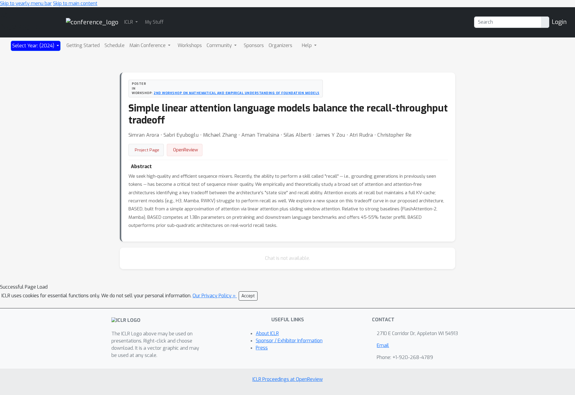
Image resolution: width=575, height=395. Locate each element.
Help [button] (307, 45)
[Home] (92, 22)
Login (559, 22)
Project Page (147, 150)
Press (262, 348)
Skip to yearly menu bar (26, 3)
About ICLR (267, 333)
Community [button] (220, 45)
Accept (248, 296)
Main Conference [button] (148, 45)
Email (383, 345)
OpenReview (185, 150)
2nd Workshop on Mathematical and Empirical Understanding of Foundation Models (237, 93)
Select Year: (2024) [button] (33, 46)
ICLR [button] (129, 22)
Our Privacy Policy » (215, 296)
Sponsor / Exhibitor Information (289, 340)
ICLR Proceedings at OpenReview (287, 379)
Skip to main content (75, 3)
